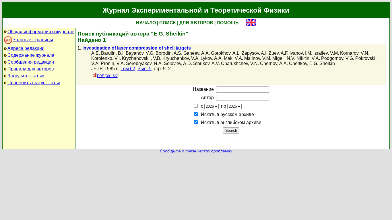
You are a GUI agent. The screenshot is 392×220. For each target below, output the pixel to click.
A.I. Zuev (270, 53)
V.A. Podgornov (327, 58)
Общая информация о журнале (40, 31)
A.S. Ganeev (186, 53)
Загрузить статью (25, 75)
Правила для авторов (30, 68)
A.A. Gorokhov (215, 53)
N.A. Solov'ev (167, 63)
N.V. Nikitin (298, 58)
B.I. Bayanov (130, 53)
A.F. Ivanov (292, 53)
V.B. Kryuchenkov (171, 58)
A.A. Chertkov (293, 63)
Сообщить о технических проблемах (196, 151)
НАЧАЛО (146, 22)
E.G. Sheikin (322, 63)
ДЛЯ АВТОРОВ (196, 22)
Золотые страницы (33, 39)
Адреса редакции (25, 48)
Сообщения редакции (30, 62)
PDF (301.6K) (107, 76)
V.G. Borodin (159, 53)
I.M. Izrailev (316, 53)
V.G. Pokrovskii (361, 58)
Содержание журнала (30, 55)
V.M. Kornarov (344, 53)
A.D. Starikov (196, 63)
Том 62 (128, 68)
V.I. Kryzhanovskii (133, 58)
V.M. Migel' (273, 58)
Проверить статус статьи (33, 82)
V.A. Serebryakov (134, 63)
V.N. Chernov (263, 63)
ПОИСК (167, 22)
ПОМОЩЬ (228, 22)
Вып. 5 (144, 68)
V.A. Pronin (102, 63)
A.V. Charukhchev (229, 63)
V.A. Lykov (201, 58)
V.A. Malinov (247, 58)
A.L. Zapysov (245, 53)
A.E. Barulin (103, 53)
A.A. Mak (223, 58)
